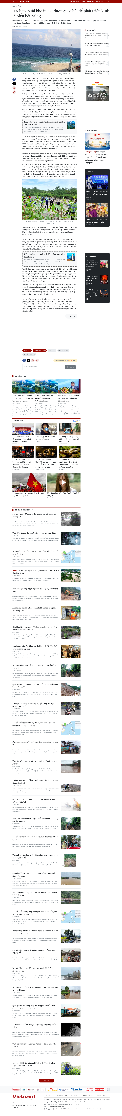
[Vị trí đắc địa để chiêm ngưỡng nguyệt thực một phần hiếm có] (71, 1029)
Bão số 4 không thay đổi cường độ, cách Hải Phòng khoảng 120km (32, 969)
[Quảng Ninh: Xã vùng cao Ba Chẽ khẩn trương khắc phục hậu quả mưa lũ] (71, 689)
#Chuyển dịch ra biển (29, 354)
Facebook (14, 79)
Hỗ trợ (70, 1095)
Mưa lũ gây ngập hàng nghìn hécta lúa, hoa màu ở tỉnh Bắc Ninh (35, 571)
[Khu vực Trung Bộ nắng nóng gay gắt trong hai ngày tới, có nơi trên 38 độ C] (71, 708)
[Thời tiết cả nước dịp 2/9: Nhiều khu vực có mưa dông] (71, 538)
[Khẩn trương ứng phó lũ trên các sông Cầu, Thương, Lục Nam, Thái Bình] (71, 785)
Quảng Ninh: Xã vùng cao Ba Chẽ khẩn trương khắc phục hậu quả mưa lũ (35, 685)
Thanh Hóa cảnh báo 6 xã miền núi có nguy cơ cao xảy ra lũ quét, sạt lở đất (35, 856)
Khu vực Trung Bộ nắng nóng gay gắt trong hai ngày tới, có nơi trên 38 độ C (35, 704)
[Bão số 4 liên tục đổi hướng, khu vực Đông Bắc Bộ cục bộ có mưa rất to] (71, 556)
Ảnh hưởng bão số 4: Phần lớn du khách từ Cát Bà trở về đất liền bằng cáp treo (34, 647)
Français (83, 1)
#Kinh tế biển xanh (63, 350)
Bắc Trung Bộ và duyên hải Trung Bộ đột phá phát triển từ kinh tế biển (69, 398)
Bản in (14, 88)
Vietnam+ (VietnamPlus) (25, 1)
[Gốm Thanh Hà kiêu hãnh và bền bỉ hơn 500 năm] (97, 210)
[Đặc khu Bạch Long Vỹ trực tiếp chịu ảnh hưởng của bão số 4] (71, 747)
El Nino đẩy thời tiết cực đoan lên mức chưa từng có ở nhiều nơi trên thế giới (96, 53)
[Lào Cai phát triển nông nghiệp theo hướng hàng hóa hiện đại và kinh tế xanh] (71, 1068)
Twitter (14, 83)
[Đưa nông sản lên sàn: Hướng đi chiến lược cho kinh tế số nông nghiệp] (104, 264)
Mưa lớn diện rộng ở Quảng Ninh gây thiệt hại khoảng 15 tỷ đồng (35, 590)
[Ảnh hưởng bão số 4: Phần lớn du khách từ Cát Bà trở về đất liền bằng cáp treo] (71, 651)
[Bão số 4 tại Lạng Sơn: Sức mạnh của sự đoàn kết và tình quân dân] (71, 842)
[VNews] (108, 1089)
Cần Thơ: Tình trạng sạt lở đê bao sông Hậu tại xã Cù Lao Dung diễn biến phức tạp (35, 628)
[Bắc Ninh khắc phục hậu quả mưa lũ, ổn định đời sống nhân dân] (71, 670)
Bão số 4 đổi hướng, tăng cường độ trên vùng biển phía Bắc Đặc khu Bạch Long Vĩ (34, 912)
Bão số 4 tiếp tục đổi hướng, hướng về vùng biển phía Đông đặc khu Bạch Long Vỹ (33, 724)
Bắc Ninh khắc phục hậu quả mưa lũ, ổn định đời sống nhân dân (34, 666)
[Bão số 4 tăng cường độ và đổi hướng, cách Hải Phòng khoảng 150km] (71, 519)
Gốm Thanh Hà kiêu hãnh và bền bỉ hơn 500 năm (96, 220)
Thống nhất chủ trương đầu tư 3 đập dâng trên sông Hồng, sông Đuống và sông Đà (96, 64)
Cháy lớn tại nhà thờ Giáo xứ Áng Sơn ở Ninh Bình (92, 278)
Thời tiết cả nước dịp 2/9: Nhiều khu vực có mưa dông (34, 533)
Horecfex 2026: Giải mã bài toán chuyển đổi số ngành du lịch (97, 194)
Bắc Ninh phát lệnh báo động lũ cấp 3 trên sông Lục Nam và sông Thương (35, 988)
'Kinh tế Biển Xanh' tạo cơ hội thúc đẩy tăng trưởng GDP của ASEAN (45, 398)
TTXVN (84, 1095)
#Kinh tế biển (27, 350)
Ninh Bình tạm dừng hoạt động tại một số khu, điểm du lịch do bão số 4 (34, 893)
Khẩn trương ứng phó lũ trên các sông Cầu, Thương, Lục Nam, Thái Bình (35, 781)
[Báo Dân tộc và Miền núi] (14, 1089)
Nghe (90, 270)
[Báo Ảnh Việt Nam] (99, 1089)
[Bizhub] (31, 1089)
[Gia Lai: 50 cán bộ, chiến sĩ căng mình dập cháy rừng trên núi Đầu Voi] (71, 804)
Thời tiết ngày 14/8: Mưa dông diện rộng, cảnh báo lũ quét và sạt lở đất (97, 72)
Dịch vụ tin (90, 1095)
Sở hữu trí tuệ (47, 1095)
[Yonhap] (64, 1089)
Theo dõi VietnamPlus (60, 360)
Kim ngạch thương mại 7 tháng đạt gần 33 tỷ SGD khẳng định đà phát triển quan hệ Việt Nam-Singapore (97, 157)
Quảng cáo (98, 1095)
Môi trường (16, 6)
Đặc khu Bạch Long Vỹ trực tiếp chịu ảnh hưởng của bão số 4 (35, 743)
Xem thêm (46, 1081)
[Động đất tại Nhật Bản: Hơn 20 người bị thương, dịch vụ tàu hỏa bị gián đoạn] (71, 936)
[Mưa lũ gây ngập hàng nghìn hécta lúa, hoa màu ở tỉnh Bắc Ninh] (71, 575)
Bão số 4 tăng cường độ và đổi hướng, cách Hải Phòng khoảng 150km (34, 515)
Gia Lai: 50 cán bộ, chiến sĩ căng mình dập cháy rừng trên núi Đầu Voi (33, 800)
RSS (66, 1095)
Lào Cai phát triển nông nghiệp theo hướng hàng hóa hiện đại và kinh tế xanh (33, 1064)
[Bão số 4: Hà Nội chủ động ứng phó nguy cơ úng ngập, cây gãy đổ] (71, 955)
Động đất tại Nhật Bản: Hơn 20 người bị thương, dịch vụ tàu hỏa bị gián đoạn (35, 932)
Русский (98, 1)
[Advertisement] (50, 331)
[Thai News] (43, 1089)
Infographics (92, 130)
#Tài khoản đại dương (40, 350)
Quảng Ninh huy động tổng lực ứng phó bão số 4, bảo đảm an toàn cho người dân (33, 1006)
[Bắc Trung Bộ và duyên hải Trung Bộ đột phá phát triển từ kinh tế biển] (69, 386)
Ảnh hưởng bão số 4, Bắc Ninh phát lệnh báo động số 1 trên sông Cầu (34, 609)
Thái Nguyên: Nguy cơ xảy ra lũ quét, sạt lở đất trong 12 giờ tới (34, 762)
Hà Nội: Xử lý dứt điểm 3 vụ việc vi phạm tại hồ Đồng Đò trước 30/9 (97, 44)
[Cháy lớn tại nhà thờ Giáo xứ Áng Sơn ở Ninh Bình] (104, 279)
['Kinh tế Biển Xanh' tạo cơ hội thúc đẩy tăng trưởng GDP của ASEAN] (46, 386)
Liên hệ (105, 1095)
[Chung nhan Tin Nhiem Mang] (100, 1099)
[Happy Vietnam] (52, 1089)
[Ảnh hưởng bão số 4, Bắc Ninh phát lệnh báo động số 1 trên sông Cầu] (71, 613)
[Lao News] (37, 1089)
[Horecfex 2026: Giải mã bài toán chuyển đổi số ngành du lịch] (97, 182)
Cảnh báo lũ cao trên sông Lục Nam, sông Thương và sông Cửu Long (33, 874)
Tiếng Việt (72, 1)
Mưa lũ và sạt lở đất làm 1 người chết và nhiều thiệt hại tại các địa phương (35, 819)
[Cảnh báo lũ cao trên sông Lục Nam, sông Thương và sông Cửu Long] (71, 878)
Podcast (92, 257)
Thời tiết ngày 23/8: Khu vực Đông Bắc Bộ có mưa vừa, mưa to (34, 1045)
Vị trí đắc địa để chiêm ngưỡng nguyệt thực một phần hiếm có (34, 1026)
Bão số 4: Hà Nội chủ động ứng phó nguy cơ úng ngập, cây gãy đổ (34, 951)
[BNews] (23, 1089)
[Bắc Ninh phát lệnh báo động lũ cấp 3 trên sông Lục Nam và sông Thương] (71, 992)
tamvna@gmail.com (81, 1102)
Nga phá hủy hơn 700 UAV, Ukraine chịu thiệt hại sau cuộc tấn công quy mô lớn (92, 293)
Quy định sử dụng (58, 1095)
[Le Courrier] (89, 1089)
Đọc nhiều (91, 30)
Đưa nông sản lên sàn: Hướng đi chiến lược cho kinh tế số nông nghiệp (92, 264)
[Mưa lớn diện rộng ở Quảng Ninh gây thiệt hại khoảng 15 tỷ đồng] (71, 593)
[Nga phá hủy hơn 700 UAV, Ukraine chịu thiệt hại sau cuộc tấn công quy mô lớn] (104, 293)
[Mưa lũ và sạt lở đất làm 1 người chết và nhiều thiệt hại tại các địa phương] (71, 823)
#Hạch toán (52, 350)
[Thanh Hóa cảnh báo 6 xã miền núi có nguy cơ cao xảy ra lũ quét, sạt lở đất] (71, 860)
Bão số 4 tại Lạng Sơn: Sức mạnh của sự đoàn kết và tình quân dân (35, 838)
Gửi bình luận (70, 367)
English (78, 1)
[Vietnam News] (77, 1089)
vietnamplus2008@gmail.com (56, 1106)
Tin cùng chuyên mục (24, 510)
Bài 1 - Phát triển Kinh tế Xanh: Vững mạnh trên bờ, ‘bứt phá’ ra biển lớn (44, 123)
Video (90, 172)
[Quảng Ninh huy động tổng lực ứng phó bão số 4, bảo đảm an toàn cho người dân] (71, 1010)
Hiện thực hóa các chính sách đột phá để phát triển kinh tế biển (44, 255)
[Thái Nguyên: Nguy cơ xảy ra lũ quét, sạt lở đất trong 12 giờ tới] (71, 766)
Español (89, 1)
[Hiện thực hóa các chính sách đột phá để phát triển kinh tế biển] (71, 257)
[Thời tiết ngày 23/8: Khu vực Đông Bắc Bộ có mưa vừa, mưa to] (71, 1049)
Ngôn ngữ (77, 1095)
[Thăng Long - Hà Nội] (102, 1)
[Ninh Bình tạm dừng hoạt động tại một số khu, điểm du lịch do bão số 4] (71, 897)
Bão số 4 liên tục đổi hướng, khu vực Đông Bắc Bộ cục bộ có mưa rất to (35, 552)
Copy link (14, 92)
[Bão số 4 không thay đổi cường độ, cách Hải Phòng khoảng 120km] (71, 973)
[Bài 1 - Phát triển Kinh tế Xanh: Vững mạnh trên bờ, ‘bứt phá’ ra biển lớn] (71, 124)
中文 (93, 1)
